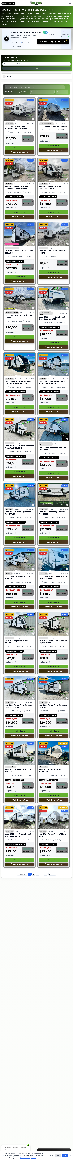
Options (51, 1155)
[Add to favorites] (33, 119)
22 (46, 874)
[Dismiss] (38, 1150)
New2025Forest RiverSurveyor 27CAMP (53, 706)
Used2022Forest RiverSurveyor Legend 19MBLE (53, 577)
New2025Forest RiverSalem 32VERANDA (51, 770)
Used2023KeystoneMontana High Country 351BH (52, 382)
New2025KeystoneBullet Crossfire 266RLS (50, 187)
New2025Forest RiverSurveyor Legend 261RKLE (53, 642)
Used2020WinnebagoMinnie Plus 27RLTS (18, 513)
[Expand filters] (69, 76)
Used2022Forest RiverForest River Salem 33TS (18, 835)
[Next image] (33, 109)
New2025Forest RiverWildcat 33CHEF (52, 835)
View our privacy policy (28, 1158)
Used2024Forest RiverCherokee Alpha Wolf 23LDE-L (19, 447)
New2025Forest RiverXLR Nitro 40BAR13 (19, 252)
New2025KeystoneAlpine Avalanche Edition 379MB (16, 187)
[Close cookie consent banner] (70, 1155)
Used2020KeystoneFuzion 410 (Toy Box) (18, 316)
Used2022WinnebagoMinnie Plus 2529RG (52, 513)
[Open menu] (70, 3)
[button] (36, 39)
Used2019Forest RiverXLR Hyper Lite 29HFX (53, 448)
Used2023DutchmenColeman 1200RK (52, 252)
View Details (20, 148)
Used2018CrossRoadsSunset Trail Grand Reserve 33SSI (18, 382)
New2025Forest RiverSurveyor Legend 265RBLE (19, 706)
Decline (58, 1155)
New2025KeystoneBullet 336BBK (16, 642)
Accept (65, 1155)
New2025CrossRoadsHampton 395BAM (19, 770)
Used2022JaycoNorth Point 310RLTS (17, 577)
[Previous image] (6, 109)
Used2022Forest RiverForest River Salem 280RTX (52, 318)
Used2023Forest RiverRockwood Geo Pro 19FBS (16, 127)
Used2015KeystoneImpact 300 (53, 126)
